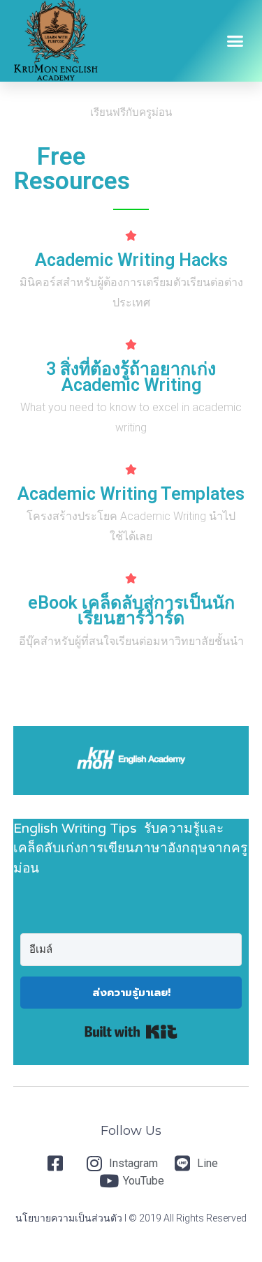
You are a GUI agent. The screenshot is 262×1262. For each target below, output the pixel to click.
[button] (235, 40)
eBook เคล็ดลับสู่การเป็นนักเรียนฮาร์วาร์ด (131, 611)
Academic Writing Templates (131, 494)
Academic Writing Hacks (131, 260)
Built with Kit (131, 1031)
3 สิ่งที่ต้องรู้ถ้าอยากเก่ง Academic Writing (131, 377)
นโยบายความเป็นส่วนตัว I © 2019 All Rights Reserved (131, 1218)
